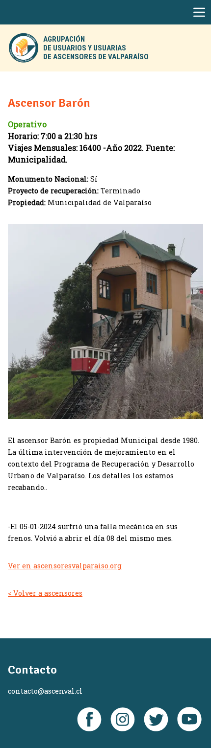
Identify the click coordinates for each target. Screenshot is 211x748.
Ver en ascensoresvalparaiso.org (65, 565)
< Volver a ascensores (45, 593)
